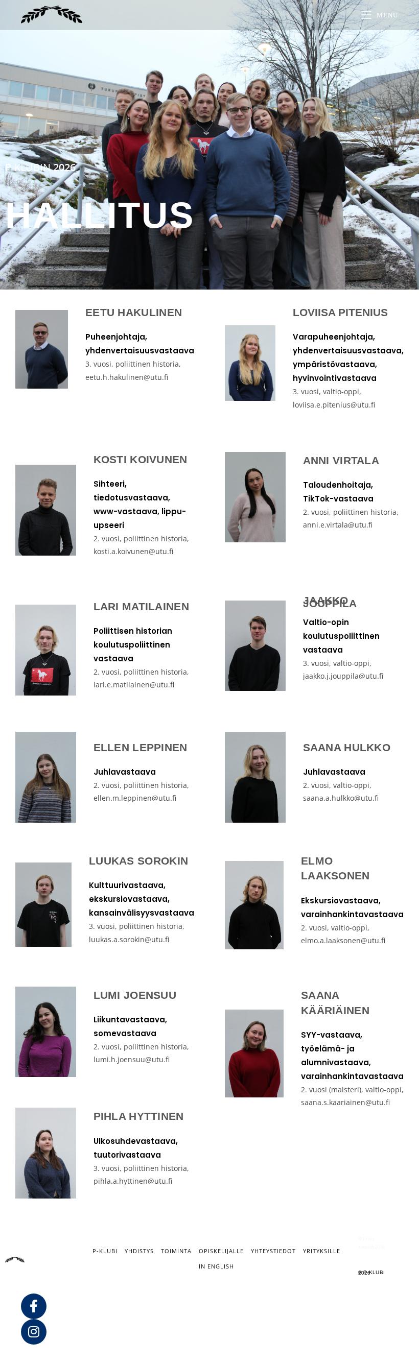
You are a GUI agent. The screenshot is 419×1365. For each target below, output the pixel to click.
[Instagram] (33, 1332)
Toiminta (176, 1251)
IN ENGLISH (216, 1266)
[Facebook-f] (33, 1306)
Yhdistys (139, 1251)
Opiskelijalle (221, 1251)
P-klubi (105, 1251)
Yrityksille (321, 1251)
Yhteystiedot (273, 1251)
